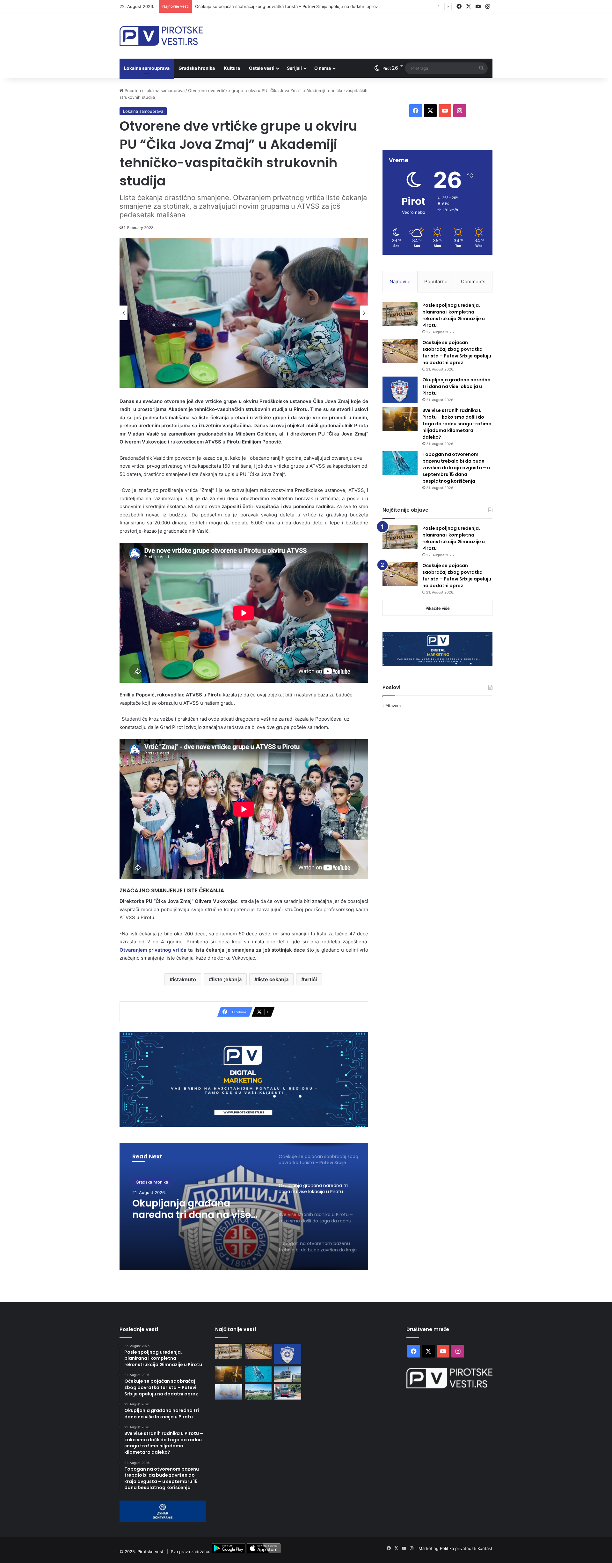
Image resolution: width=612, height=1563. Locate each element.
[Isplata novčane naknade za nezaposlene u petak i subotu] (228, 1392)
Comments (473, 281)
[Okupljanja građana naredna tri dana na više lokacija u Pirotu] (400, 390)
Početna (132, 90)
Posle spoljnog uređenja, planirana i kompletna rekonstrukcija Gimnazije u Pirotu (453, 315)
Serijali (294, 68)
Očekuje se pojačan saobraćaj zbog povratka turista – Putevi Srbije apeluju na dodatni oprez (456, 352)
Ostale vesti (261, 68)
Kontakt (484, 1548)
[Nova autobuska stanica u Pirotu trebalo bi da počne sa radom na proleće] (258, 1392)
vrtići (310, 979)
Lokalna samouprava (147, 68)
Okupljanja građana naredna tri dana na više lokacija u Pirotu (456, 386)
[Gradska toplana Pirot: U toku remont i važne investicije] (287, 1374)
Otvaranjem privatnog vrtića (153, 950)
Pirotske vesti (150, 1551)
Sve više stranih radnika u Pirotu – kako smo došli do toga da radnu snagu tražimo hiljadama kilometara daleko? (195, 1215)
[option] (244, 313)
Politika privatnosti (458, 1548)
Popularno (436, 281)
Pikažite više (438, 608)
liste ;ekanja (227, 979)
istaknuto (184, 979)
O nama (322, 68)
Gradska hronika (196, 68)
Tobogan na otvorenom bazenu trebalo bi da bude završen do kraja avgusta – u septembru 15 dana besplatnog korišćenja (456, 467)
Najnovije (400, 281)
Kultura (232, 68)
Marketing (429, 1548)
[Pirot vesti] (161, 36)
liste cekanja (273, 979)
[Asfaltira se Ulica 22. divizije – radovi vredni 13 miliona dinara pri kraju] (287, 1392)
